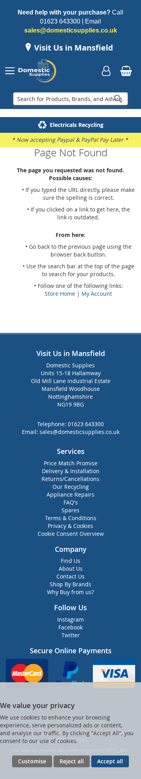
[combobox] (70, 98)
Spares (70, 510)
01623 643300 (60, 21)
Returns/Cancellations (70, 479)
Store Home (60, 293)
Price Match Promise (71, 463)
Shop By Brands (70, 584)
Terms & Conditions (70, 518)
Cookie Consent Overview (71, 533)
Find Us (70, 560)
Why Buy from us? (70, 592)
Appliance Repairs (70, 494)
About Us (71, 568)
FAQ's (70, 502)
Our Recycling (70, 486)
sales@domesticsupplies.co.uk (70, 30)
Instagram (70, 619)
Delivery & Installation (70, 471)
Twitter (70, 635)
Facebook (70, 627)
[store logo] (38, 71)
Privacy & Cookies (70, 526)
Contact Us (70, 576)
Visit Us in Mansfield (72, 47)
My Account (96, 293)
